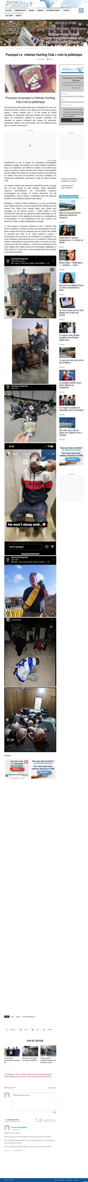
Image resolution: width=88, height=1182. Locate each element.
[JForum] (44, 4)
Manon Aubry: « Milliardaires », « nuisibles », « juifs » (71, 263)
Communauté (20, 10)
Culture (8, 15)
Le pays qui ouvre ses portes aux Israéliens (71, 361)
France (40, 10)
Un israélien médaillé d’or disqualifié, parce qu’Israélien (71, 408)
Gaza (12, 1016)
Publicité (69, 1180)
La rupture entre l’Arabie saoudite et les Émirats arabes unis (69, 337)
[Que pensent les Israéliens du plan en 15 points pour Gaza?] (48, 1050)
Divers (18, 15)
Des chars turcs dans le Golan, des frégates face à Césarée (70, 432)
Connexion (52, 1088)
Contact (76, 1180)
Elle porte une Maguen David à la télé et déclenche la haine (71, 287)
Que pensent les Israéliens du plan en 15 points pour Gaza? (47, 1060)
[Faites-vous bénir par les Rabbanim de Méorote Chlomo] (44, 33)
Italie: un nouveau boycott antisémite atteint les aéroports (70, 215)
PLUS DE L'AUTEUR (35, 1040)
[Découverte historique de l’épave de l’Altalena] (30, 1050)
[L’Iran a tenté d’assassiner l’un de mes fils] (12, 1050)
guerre (18, 1016)
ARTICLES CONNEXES (15, 1040)
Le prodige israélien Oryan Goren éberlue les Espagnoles (70, 385)
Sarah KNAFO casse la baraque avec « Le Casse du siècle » (71, 240)
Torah (66, 10)
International (53, 10)
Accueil (8, 10)
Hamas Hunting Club (29, 1016)
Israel (31, 10)
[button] (81, 10)
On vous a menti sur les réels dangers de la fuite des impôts (71, 312)
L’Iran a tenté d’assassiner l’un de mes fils (12, 1060)
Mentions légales (59, 1180)
